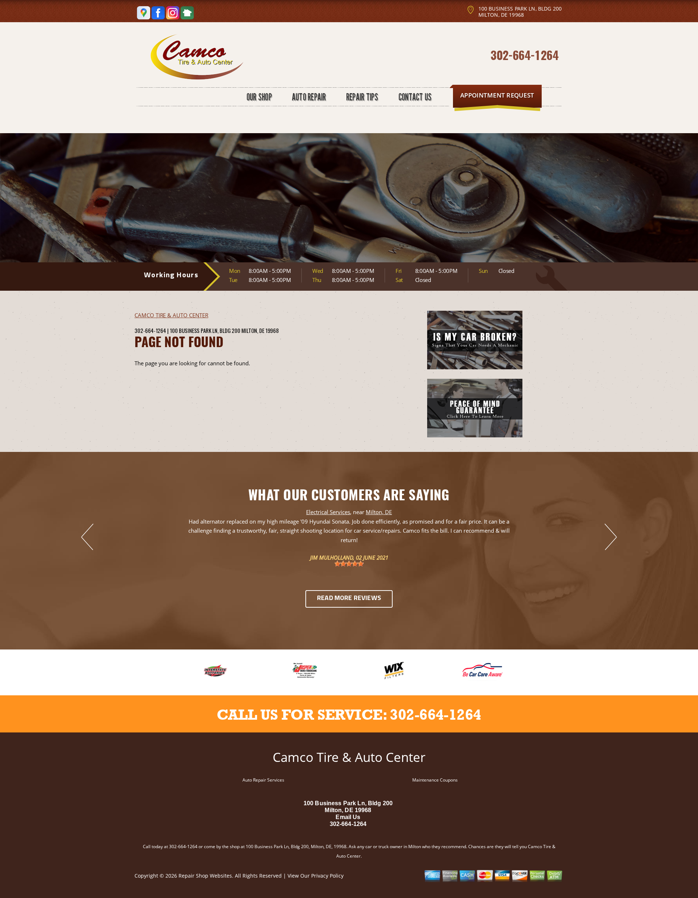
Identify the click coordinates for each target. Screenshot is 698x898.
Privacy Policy (327, 875)
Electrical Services (328, 512)
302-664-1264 (524, 54)
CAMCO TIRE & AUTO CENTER (171, 315)
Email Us (348, 817)
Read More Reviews (349, 598)
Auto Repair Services (263, 780)
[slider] (349, 564)
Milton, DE (379, 512)
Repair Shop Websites (205, 875)
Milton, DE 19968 (260, 330)
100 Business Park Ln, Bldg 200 (205, 330)
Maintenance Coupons (435, 780)
